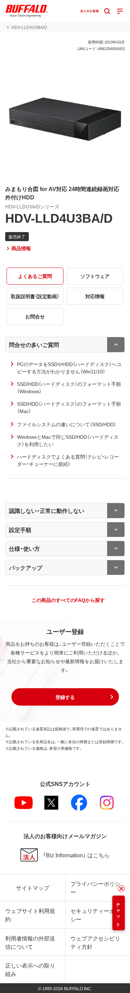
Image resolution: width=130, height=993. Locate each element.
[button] (65, 697)
